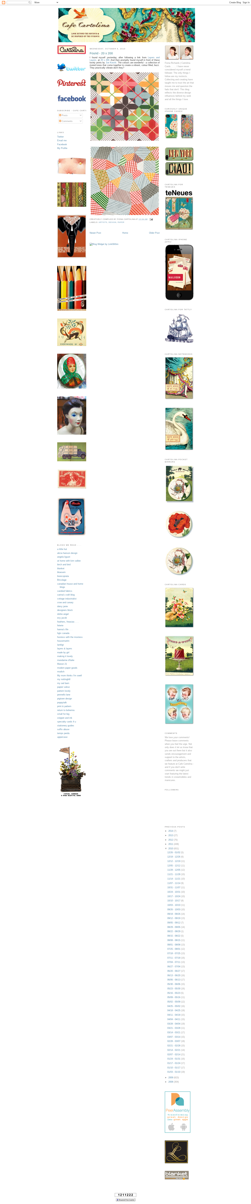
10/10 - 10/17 (174, 900)
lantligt (60, 644)
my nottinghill (63, 679)
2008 (171, 1082)
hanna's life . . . (64, 629)
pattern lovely (64, 691)
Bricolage (61, 580)
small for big (63, 714)
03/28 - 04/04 (174, 1023)
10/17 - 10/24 (174, 896)
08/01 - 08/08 (174, 944)
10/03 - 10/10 (174, 905)
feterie (60, 625)
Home (125, 233)
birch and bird (64, 564)
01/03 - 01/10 (174, 1072)
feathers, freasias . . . (68, 621)
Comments (67, 121)
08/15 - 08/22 (174, 936)
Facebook (62, 144)
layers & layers (64, 648)
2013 (171, 835)
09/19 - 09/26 (174, 914)
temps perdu (63, 733)
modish (60, 671)
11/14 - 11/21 (174, 878)
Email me (62, 140)
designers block (65, 610)
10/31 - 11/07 (174, 887)
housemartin (63, 641)
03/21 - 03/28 (174, 1028)
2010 (171, 848)
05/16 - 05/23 (174, 993)
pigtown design (64, 698)
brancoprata (63, 576)
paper (121, 222)
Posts (64, 115)
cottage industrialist (66, 598)
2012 (171, 840)
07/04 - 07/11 (174, 962)
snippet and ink (64, 718)
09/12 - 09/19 (174, 918)
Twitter (60, 136)
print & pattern (64, 706)
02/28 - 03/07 (174, 1041)
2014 (171, 831)
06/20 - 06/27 (174, 971)
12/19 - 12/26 (174, 856)
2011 (171, 844)
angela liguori (63, 557)
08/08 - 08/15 (174, 940)
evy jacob (62, 618)
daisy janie (62, 606)
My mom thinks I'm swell (69, 675)
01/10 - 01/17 (174, 1067)
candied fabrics (64, 591)
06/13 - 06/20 (174, 975)
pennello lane (63, 694)
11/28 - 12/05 (174, 870)
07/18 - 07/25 (174, 953)
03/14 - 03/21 (174, 1032)
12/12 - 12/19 (174, 861)
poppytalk (62, 702)
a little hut (62, 549)
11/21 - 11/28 (174, 874)
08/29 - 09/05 (174, 927)
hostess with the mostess (70, 637)
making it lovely (65, 656)
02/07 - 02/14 (174, 1054)
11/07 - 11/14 (174, 883)
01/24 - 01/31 (174, 1058)
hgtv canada (63, 633)
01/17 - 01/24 (174, 1063)
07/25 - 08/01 (174, 949)
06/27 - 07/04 (174, 966)
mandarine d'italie (65, 660)
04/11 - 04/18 (174, 1015)
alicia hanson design (67, 553)
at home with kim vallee (69, 560)
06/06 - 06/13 (174, 979)
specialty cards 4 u (66, 721)
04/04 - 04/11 (174, 1019)
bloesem (61, 572)
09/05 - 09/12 (174, 922)
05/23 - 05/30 (174, 988)
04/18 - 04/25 (174, 1010)
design (112, 222)
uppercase (62, 737)
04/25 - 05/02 (174, 1006)
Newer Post (95, 233)
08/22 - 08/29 (174, 931)
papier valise (63, 687)
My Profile (62, 148)
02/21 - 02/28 (174, 1045)
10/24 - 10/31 (174, 892)
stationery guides (65, 725)
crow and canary (65, 602)
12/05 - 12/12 (174, 865)
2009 (171, 1077)
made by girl (63, 652)
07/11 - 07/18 (174, 958)
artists (103, 222)
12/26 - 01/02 (174, 852)
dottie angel (63, 614)
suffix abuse (63, 729)
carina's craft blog (66, 594)
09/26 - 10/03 (174, 909)
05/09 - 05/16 (174, 997)
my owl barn (63, 683)
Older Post (154, 233)
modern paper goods (67, 668)
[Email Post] (151, 219)
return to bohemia (65, 710)
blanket (60, 568)
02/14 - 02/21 (174, 1050)
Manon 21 (62, 664)
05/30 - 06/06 (174, 984)
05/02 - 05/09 (174, 1001)
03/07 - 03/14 (174, 1037)
